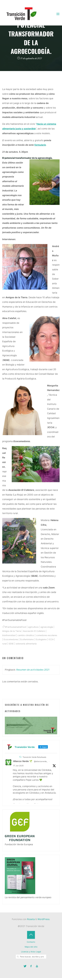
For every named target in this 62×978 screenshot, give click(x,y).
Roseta (30, 919)
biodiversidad (9, 635)
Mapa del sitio (31, 947)
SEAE (11, 643)
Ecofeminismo (27, 639)
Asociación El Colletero (34, 631)
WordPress (43, 919)
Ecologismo (41, 639)
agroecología (46, 627)
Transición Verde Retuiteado (34, 757)
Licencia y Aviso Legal (31, 952)
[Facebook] (31, 966)
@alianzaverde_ (40, 761)
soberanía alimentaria (26, 643)
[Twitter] (25, 966)
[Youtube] (37, 966)
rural (4, 643)
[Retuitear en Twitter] (20, 757)
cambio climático (26, 635)
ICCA (51, 639)
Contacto (31, 942)
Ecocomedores (11, 639)
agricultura (33, 627)
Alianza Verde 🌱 (22, 761)
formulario (40, 144)
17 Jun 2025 (18, 765)
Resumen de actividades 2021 (32, 669)
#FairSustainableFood (15, 627)
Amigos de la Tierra (11, 631)
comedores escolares (46, 635)
